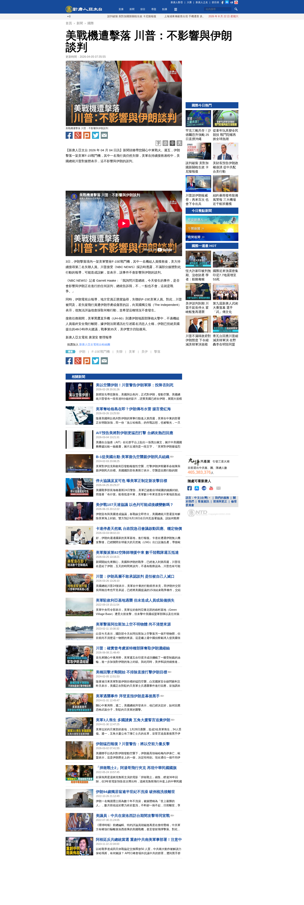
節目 (142, 9)
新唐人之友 (202, 2)
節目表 (215, 2)
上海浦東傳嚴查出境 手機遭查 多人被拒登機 (164, 16)
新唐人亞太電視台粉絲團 (94, 344)
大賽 (189, 2)
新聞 (131, 9)
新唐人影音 (177, 2)
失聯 (119, 351)
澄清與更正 (220, 501)
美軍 (132, 351)
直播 (121, 9)
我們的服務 (222, 497)
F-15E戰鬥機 (101, 351)
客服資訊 (203, 501)
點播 (164, 9)
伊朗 (82, 351)
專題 (153, 9)
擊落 (157, 351)
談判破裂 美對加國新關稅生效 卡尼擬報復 (106, 16)
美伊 (144, 351)
